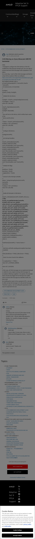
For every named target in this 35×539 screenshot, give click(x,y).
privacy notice (27, 524)
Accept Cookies (17, 535)
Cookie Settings (17, 530)
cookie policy (7, 526)
